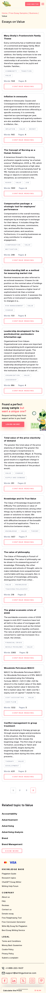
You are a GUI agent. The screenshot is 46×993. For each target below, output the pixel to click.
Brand (5, 838)
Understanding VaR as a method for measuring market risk (21, 272)
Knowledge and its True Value (20, 498)
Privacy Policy (8, 954)
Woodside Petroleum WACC (19, 668)
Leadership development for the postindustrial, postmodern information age (21, 334)
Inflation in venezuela (15, 96)
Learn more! (13, 424)
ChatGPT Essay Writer (11, 882)
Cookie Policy (7, 949)
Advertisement (10, 820)
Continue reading (23, 86)
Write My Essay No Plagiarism (14, 926)
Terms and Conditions (11, 941)
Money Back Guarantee (12, 945)
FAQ (4, 901)
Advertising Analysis (12, 832)
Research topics (9, 878)
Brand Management (12, 844)
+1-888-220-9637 (14, 968)
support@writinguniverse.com (21, 973)
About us (6, 897)
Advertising (8, 826)
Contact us (7, 909)
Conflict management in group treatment (20, 724)
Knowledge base (13, 869)
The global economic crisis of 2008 (20, 611)
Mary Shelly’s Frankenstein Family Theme (22, 37)
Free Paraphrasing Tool (12, 918)
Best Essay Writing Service (13, 930)
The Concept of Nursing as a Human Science (19, 151)
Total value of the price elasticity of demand (22, 439)
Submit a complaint (10, 958)
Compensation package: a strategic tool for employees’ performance (20, 206)
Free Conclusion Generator (13, 922)
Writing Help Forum (10, 886)
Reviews (5, 905)
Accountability (9, 814)
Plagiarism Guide (9, 874)
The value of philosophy (17, 552)
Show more (12, 851)
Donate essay (8, 914)
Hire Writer (33, 4)
